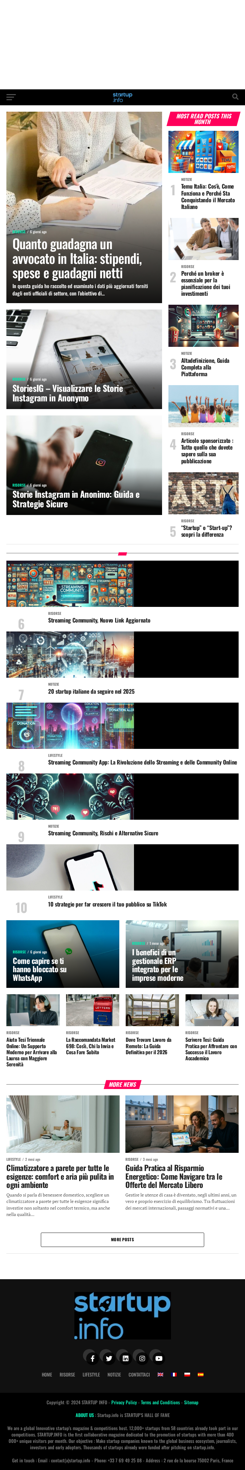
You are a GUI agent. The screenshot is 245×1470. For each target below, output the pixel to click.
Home (47, 1374)
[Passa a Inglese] (160, 1375)
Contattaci (139, 1374)
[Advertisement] (122, 44)
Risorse (67, 1374)
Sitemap (191, 1402)
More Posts (122, 1239)
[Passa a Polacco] (187, 1375)
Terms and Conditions (161, 1402)
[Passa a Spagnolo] (201, 1375)
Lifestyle (91, 1374)
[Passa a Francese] (174, 1375)
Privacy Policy (124, 1402)
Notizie (114, 1374)
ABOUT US (85, 1415)
